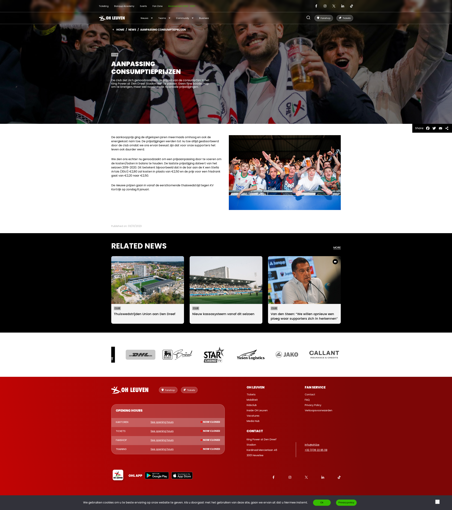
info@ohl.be (312, 444)
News (132, 29)
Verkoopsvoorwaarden (318, 410)
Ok (321, 502)
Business (204, 18)
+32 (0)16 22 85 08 (316, 450)
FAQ (307, 400)
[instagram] (325, 6)
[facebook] (316, 6)
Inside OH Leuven (257, 410)
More (337, 247)
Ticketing (104, 6)
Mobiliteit (252, 400)
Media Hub (253, 421)
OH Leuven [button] (255, 387)
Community (182, 18)
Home (120, 29)
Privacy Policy (313, 405)
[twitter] (333, 6)
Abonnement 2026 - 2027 (181, 6)
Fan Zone (157, 6)
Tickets (251, 394)
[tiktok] (351, 6)
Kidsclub (252, 405)
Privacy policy (346, 502)
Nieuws (144, 18)
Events (143, 6)
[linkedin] (342, 6)
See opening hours (162, 422)
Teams (162, 18)
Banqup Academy (124, 6)
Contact (310, 394)
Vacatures (253, 415)
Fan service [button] (315, 387)
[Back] (113, 29)
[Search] (308, 18)
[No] (437, 502)
